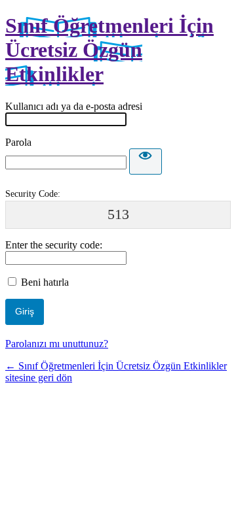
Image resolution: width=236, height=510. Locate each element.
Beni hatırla (45, 282)
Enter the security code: (53, 244)
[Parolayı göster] (145, 161)
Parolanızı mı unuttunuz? (56, 343)
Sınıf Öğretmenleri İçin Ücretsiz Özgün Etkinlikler (109, 50)
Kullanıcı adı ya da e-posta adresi (73, 106)
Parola (18, 142)
